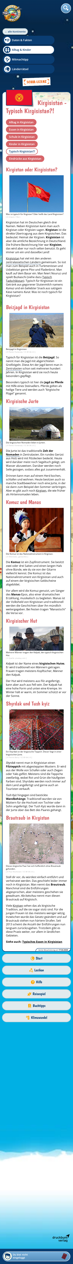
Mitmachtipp (20, 59)
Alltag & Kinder (21, 50)
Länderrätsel (20, 69)
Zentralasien (14, 368)
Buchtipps (39, 1005)
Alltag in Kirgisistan (21, 122)
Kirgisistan (12, 258)
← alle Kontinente (15, 31)
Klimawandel (39, 1017)
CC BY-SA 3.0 (28, 871)
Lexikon (39, 970)
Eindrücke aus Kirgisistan (25, 159)
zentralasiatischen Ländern (23, 262)
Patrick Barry (14, 757)
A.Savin (12, 217)
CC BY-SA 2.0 (29, 352)
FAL (18, 217)
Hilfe (39, 982)
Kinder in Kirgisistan (22, 144)
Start (39, 958)
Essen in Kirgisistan (21, 129)
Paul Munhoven (15, 871)
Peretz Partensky (16, 352)
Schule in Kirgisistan (22, 137)
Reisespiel (39, 994)
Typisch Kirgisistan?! (22, 151)
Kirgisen (41, 490)
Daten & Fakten (22, 40)
